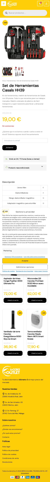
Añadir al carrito (13, 300)
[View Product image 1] (7, 71)
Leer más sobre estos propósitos (34, 257)
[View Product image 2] (19, 71)
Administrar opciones (25, 267)
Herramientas (11, 81)
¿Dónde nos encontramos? (12, 429)
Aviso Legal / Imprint (41, 271)
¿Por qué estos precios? (11, 433)
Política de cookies (8, 271)
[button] (25, 167)
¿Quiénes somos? (8, 425)
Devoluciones (7, 462)
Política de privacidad (10, 450)
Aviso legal (6, 447)
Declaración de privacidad (24, 271)
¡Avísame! (9, 147)
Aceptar (25, 261)
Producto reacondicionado (18, 168)
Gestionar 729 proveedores (13, 257)
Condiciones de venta (10, 458)
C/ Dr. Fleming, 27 (12, 411)
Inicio (4, 81)
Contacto (5, 437)
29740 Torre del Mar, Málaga (13, 413)
